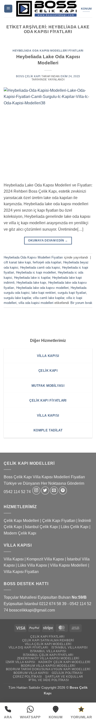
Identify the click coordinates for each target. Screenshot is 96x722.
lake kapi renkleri (44, 293)
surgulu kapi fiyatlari (72, 293)
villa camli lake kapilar (48, 298)
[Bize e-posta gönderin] (54, 490)
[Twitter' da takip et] (45, 490)
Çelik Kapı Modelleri (21, 520)
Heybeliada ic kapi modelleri (36, 272)
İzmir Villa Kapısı (20, 662)
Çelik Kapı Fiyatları (58, 520)
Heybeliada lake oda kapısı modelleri (42, 288)
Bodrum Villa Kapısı (31, 673)
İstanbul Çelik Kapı (41, 527)
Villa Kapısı (14, 559)
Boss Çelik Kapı (28, 76)
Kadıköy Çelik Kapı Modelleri (64, 662)
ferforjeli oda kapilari (47, 262)
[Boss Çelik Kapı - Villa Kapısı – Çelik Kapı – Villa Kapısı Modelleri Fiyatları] (46, 9)
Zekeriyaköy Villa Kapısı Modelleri (48, 658)
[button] (8, 9)
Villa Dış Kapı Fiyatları (28, 647)
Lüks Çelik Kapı (74, 527)
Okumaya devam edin (48, 240)
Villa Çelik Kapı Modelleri (48, 644)
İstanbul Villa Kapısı (69, 647)
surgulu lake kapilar (17, 298)
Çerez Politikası (27, 676)
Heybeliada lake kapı (31, 282)
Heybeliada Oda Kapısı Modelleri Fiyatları (48, 50)
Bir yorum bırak (81, 303)
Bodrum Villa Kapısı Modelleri (48, 665)
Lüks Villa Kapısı (32, 565)
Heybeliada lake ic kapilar (32, 277)
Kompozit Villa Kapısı (45, 559)
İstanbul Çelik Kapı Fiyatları (48, 655)
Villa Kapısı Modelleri (68, 565)
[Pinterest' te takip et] (63, 490)
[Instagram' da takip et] (36, 490)
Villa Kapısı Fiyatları (21, 572)
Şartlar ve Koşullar (64, 676)
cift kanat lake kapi (17, 262)
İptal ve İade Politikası (49, 680)
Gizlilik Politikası (67, 673)
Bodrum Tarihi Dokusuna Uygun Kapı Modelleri (48, 669)
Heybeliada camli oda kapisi (40, 267)
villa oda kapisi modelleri (35, 303)
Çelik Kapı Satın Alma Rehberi (48, 640)
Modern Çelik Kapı (20, 533)
